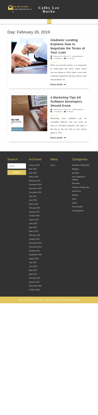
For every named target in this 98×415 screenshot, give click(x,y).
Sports (74, 203)
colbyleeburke (77, 56)
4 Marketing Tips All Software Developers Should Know (66, 101)
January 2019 (34, 282)
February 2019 (34, 278)
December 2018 (35, 286)
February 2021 (34, 208)
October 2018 (34, 290)
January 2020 (34, 239)
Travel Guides (77, 207)
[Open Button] (49, 21)
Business (75, 173)
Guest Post (76, 191)
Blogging (75, 169)
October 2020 (34, 216)
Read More (56, 85)
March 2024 (33, 177)
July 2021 (32, 196)
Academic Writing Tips (80, 165)
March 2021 (33, 204)
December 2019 (35, 243)
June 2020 (33, 223)
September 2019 (35, 255)
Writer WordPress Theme (31, 300)
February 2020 (34, 235)
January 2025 (34, 165)
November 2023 (35, 188)
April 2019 (33, 274)
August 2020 (34, 220)
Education (76, 183)
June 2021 (33, 200)
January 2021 (34, 212)
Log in (52, 165)
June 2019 (33, 266)
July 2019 (32, 262)
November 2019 (35, 247)
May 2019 (33, 270)
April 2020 (33, 227)
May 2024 (33, 169)
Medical (75, 195)
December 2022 (35, 192)
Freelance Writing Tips (80, 187)
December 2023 (35, 184)
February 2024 (34, 181)
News (74, 199)
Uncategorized (77, 211)
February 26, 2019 (60, 56)
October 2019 (34, 251)
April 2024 (33, 173)
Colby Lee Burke (49, 9)
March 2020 (33, 231)
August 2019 (34, 259)
